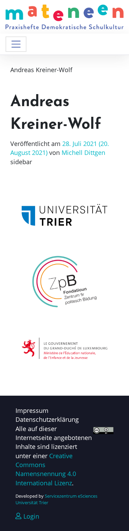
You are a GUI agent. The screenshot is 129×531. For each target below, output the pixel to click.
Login (30, 516)
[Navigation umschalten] (16, 44)
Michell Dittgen (82, 152)
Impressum (32, 410)
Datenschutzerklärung (47, 419)
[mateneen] (64, 16)
